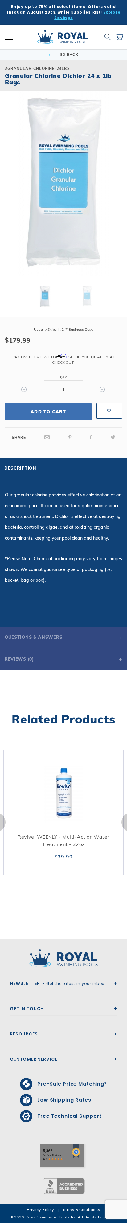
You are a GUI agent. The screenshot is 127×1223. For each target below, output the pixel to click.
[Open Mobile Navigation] (9, 37)
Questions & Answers (33, 637)
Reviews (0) (19, 659)
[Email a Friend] (47, 437)
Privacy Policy (40, 1209)
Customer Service (33, 1059)
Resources (24, 1034)
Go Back (68, 54)
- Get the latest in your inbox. (57, 983)
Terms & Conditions (81, 1209)
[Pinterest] (70, 437)
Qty (63, 377)
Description (20, 468)
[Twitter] (112, 437)
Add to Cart (48, 412)
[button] (10, 193)
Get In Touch (27, 1009)
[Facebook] (91, 437)
